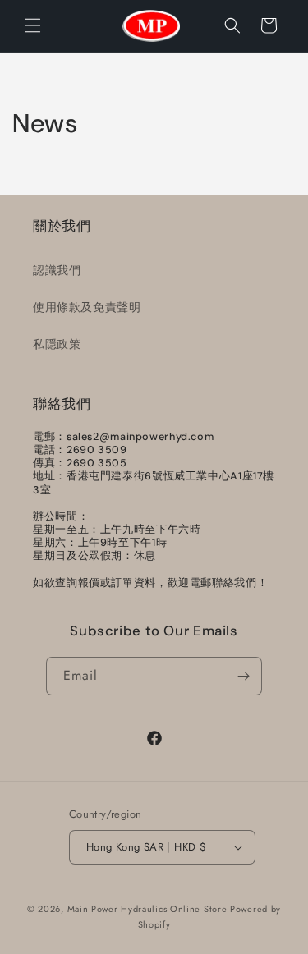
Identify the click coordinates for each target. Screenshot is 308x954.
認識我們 (56, 270)
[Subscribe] (243, 676)
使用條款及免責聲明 (86, 307)
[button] (33, 25)
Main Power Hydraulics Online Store (147, 908)
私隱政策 (56, 344)
